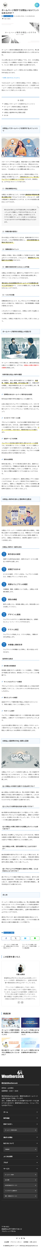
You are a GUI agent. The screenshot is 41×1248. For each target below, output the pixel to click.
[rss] (24, 1238)
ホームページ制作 (8, 16)
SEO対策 (7, 1180)
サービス (6, 1169)
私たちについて (8, 1143)
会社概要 (6, 1242)
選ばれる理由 (7, 1137)
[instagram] (22, 1002)
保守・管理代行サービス (11, 1196)
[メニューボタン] (37, 5)
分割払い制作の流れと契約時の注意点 (16, 109)
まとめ (6, 115)
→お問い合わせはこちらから (11, 78)
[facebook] (19, 1002)
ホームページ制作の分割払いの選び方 (16, 107)
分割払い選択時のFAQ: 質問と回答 (14, 112)
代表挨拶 (7, 1149)
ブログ (5, 1162)
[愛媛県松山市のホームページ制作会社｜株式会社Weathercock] (9, 5)
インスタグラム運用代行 (11, 1190)
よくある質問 (7, 1156)
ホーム (5, 1112)
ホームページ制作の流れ (11, 1130)
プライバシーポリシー (16, 1242)
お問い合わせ (33, 1242)
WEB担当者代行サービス (11, 1185)
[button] (6, 938)
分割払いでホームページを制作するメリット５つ (19, 104)
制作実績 (6, 1118)
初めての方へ (7, 1124)
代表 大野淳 (20, 974)
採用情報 (25, 1242)
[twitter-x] (19, 1238)
